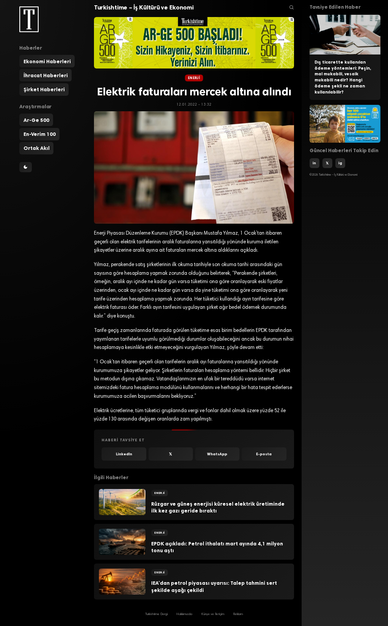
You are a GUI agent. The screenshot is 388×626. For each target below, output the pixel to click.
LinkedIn (124, 454)
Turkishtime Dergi (156, 614)
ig (340, 163)
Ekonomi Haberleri (47, 61)
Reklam (238, 614)
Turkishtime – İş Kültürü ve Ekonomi (144, 7)
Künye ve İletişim (212, 614)
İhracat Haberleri (45, 75)
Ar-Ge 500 (36, 120)
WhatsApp (217, 454)
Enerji (194, 78)
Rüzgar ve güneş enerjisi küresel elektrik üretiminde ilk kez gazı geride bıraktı (218, 507)
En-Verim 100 (39, 134)
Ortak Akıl (36, 148)
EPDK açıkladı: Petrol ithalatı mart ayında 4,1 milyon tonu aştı (217, 547)
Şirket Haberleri (44, 89)
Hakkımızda (184, 614)
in (314, 163)
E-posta (264, 454)
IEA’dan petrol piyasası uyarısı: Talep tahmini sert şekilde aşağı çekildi (214, 586)
